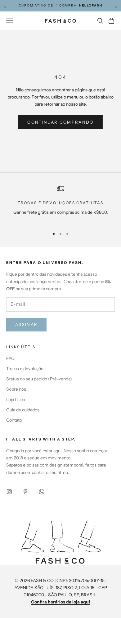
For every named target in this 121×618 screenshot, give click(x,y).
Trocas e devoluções (26, 368)
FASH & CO (43, 580)
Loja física (15, 399)
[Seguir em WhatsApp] (41, 492)
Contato (14, 420)
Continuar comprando (60, 122)
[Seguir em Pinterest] (25, 492)
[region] (60, 204)
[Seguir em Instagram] (9, 492)
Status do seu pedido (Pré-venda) (39, 379)
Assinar (26, 324)
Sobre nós (16, 389)
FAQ (10, 358)
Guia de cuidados (22, 410)
